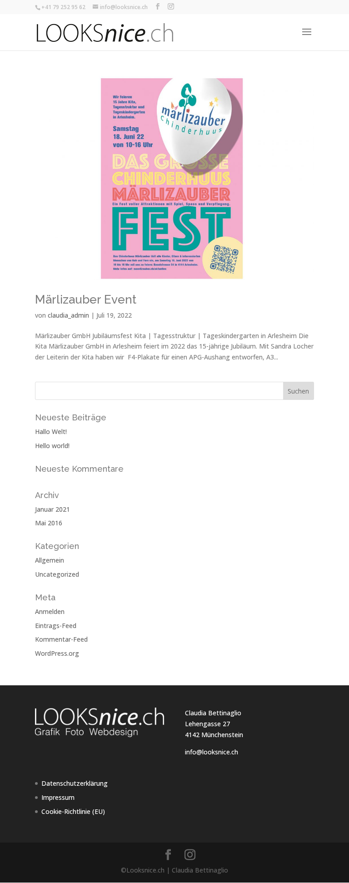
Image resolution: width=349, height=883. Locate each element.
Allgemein (49, 560)
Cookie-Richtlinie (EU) (73, 811)
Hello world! (52, 445)
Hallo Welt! (51, 431)
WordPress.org (57, 653)
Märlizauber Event (85, 299)
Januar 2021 (52, 509)
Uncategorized (57, 574)
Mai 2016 (48, 523)
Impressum (58, 797)
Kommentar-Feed (61, 639)
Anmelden (50, 611)
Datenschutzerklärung (74, 783)
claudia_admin (68, 315)
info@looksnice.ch (211, 752)
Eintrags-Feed (55, 625)
